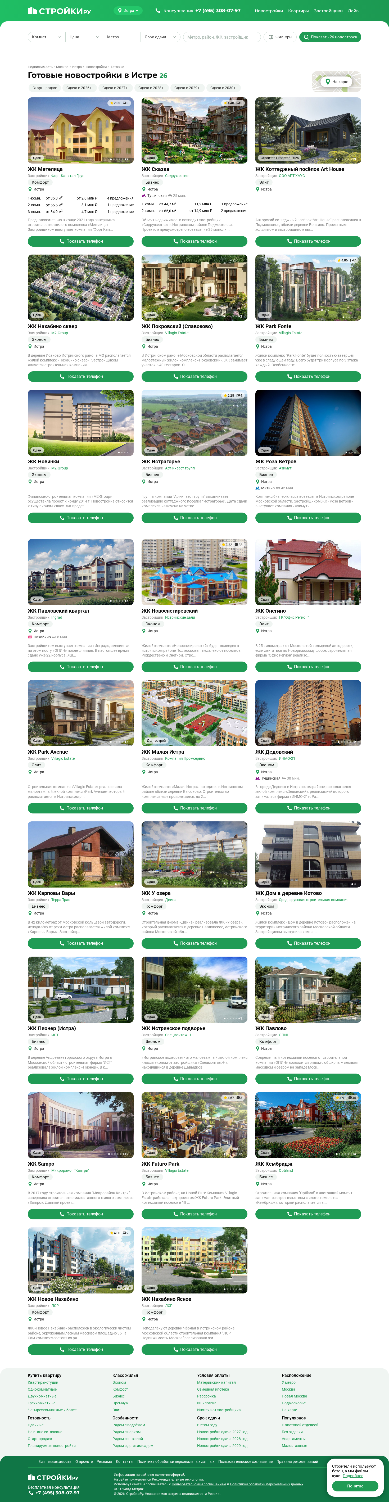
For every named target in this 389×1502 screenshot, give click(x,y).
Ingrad (56, 617)
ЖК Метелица (45, 169)
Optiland (286, 1170)
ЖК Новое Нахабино (53, 1299)
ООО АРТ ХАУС (292, 176)
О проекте (84, 1461)
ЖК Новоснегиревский (170, 611)
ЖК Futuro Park (160, 1164)
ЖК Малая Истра (163, 752)
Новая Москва (294, 1396)
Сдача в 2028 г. (151, 88)
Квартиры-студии (43, 1382)
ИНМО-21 (287, 758)
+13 (353, 159)
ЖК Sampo (41, 1164)
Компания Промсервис (185, 758)
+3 (240, 159)
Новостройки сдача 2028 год (222, 1439)
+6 (240, 883)
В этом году (207, 1425)
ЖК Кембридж (273, 1164)
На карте (289, 1410)
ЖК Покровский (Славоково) (177, 326)
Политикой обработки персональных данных (266, 1484)
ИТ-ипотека (206, 1403)
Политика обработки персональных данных (175, 1461)
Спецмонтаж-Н (178, 1035)
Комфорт (120, 1389)
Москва (288, 1389)
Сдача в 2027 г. (115, 88)
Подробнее (353, 1475)
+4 (354, 1018)
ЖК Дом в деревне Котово (288, 893)
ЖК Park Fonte (273, 326)
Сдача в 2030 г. (223, 88)
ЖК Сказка (155, 169)
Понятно (355, 1486)
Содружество (176, 176)
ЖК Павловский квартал (58, 611)
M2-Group (59, 333)
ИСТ (54, 1035)
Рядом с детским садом (132, 1446)
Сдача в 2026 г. (79, 88)
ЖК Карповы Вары (51, 893)
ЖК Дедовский (274, 752)
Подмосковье (294, 1403)
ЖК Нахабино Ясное (166, 1299)
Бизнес (118, 1396)
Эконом (119, 1382)
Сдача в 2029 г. (187, 88)
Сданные (35, 1425)
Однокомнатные (42, 1389)
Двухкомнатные (42, 1396)
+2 (126, 159)
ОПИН (284, 1035)
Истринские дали (180, 617)
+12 (125, 1154)
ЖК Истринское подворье (173, 1028)
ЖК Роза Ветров (275, 462)
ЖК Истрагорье (161, 462)
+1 (126, 1018)
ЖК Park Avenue (48, 752)
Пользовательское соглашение (245, 1461)
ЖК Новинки (43, 462)
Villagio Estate (176, 333)
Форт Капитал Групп (69, 176)
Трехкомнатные (41, 1403)
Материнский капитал (216, 1382)
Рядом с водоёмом (128, 1425)
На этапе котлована (45, 1432)
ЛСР (55, 1306)
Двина (171, 900)
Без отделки (292, 1432)
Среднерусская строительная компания (314, 900)
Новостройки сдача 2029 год (222, 1446)
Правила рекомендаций (297, 1461)
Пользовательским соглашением (199, 1484)
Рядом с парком (126, 1432)
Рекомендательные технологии (177, 1479)
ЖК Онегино (270, 611)
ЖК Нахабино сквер (52, 326)
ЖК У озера (156, 893)
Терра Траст (61, 900)
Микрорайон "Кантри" (70, 1170)
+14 (353, 1154)
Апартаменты (294, 1439)
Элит (116, 1410)
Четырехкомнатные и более (52, 1410)
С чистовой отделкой (300, 1425)
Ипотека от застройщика (219, 1410)
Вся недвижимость (54, 1461)
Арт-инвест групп (180, 468)
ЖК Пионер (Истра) (52, 1028)
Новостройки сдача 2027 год (222, 1432)
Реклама (104, 1461)
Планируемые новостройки (52, 1446)
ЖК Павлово (271, 1028)
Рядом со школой (127, 1439)
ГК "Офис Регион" (294, 617)
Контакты (124, 1461)
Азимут (285, 468)
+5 (126, 601)
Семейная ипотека (213, 1389)
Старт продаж (45, 88)
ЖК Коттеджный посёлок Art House (299, 169)
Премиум (120, 1403)
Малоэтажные (294, 1446)
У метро (289, 1382)
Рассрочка (206, 1396)
